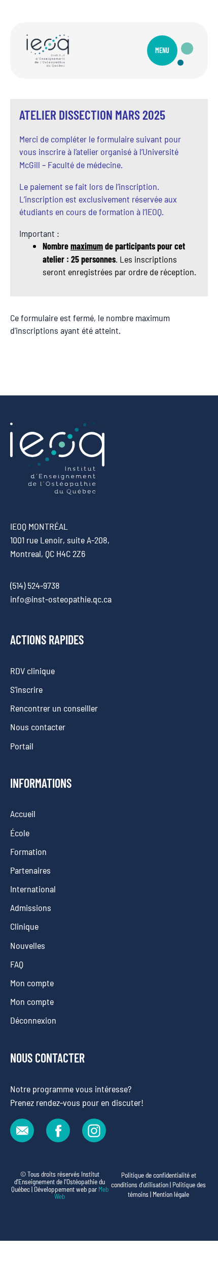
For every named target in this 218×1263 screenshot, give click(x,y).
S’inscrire (26, 689)
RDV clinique (32, 670)
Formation (28, 851)
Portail (21, 745)
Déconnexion (33, 1020)
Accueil (22, 813)
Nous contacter (37, 726)
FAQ (16, 964)
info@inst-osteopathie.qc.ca (61, 598)
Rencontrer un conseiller (54, 708)
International (33, 888)
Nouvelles (27, 945)
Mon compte (32, 982)
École (19, 832)
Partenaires (30, 870)
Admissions (30, 907)
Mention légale (171, 1194)
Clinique (24, 926)
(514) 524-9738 (35, 585)
